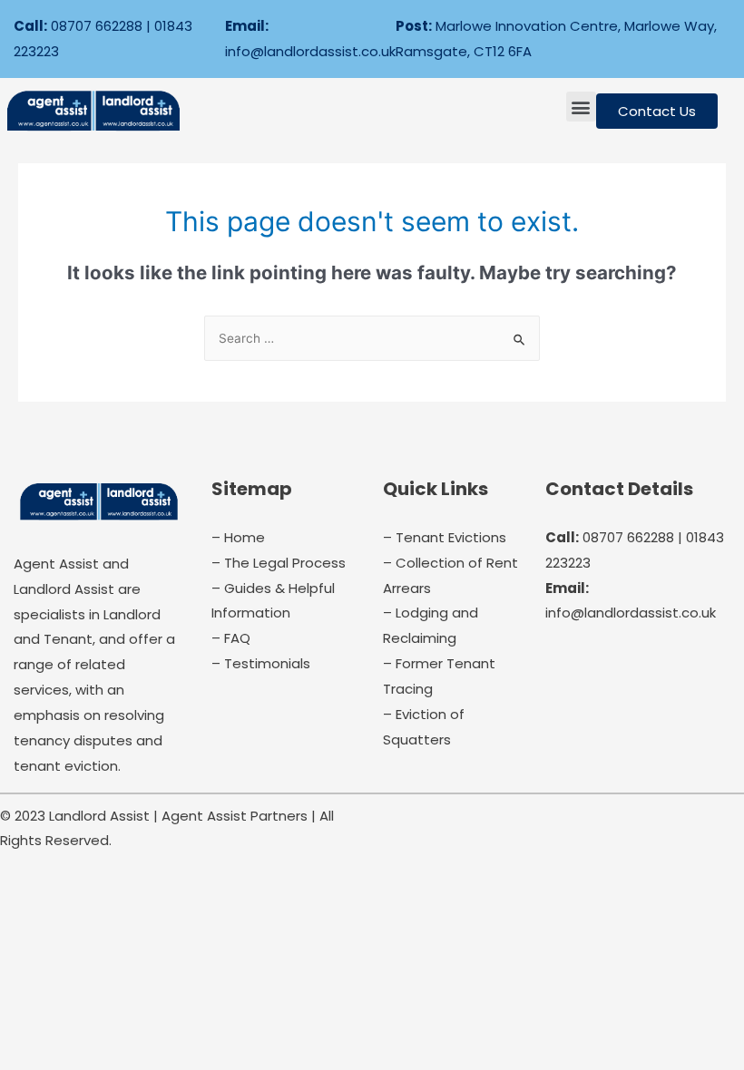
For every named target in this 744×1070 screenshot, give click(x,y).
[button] (581, 107)
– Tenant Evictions (444, 537)
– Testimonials (260, 663)
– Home (238, 537)
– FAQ (230, 637)
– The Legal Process (278, 562)
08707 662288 (96, 25)
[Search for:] (372, 338)
